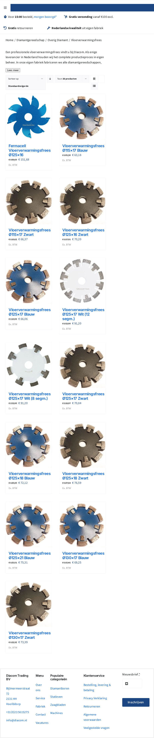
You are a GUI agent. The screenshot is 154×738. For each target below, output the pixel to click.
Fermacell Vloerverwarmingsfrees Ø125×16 (30, 150)
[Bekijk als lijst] (94, 86)
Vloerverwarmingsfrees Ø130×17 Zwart (30, 635)
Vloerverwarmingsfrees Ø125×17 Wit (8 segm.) (30, 396)
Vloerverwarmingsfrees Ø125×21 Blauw (30, 555)
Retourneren (92, 706)
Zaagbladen (58, 705)
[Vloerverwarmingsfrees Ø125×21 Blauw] (29, 524)
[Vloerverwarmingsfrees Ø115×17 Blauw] (82, 117)
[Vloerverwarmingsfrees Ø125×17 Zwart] (82, 365)
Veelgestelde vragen (97, 728)
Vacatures (42, 723)
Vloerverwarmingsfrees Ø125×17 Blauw (30, 312)
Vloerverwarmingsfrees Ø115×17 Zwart (30, 232)
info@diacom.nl (16, 720)
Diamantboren (59, 688)
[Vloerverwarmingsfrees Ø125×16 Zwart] (82, 201)
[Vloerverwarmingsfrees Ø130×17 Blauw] (82, 524)
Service (40, 698)
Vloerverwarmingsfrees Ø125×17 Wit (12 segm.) (83, 314)
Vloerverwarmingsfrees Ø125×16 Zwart (83, 232)
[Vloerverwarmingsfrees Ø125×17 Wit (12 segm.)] (82, 281)
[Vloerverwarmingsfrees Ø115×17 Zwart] (29, 201)
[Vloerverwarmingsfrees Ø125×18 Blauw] (29, 445)
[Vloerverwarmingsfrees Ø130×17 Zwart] (29, 604)
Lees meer (13, 70)
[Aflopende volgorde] (50, 79)
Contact (41, 714)
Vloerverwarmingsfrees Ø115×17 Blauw (83, 148)
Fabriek (40, 706)
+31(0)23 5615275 (17, 712)
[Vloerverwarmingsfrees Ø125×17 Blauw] (29, 281)
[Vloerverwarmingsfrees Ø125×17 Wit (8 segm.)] (29, 365)
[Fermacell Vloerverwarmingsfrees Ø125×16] (29, 117)
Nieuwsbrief (131, 674)
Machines (56, 713)
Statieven (56, 697)
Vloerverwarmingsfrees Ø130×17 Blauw (83, 555)
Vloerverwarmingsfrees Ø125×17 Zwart (83, 396)
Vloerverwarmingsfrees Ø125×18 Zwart (83, 475)
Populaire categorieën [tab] (58, 677)
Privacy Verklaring (95, 698)
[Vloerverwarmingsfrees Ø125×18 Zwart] (82, 445)
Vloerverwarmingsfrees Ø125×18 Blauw (30, 475)
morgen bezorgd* (45, 17)
